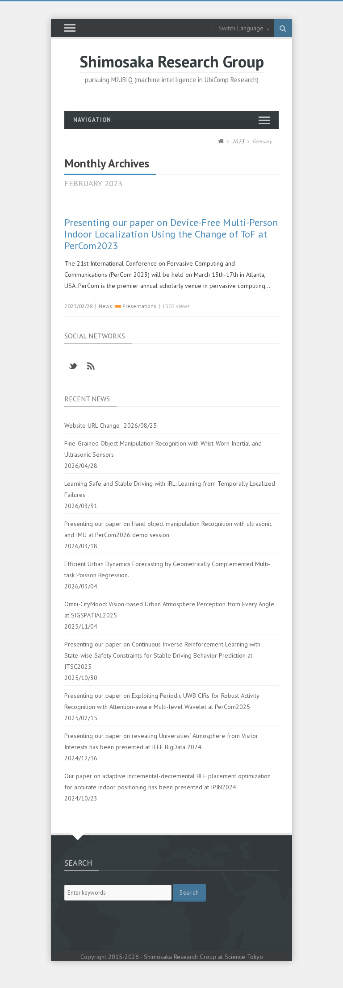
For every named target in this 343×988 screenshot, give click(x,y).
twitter (73, 366)
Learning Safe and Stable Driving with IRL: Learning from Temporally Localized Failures (169, 489)
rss (91, 366)
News (105, 306)
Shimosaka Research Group (171, 61)
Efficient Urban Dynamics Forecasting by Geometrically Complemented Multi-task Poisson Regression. (167, 569)
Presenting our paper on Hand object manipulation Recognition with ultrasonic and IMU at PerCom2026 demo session (168, 529)
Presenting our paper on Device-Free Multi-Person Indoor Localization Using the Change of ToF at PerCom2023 (171, 234)
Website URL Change (92, 425)
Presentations (139, 306)
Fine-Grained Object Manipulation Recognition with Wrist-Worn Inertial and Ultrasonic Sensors (163, 449)
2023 (238, 141)
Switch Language (241, 28)
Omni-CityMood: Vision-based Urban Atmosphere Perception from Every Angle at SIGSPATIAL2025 (169, 609)
